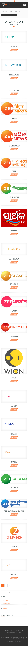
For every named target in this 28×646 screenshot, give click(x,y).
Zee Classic (14, 284)
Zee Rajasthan (14, 90)
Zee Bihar (14, 118)
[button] (24, 5)
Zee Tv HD (14, 574)
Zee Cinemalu (14, 336)
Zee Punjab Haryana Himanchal (14, 511)
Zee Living (14, 546)
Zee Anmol (14, 311)
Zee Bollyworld (14, 75)
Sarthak (14, 231)
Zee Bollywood (14, 259)
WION (14, 378)
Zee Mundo (14, 434)
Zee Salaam (14, 487)
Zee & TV (14, 406)
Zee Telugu (14, 462)
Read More (14, 50)
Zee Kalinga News (14, 146)
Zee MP (14, 171)
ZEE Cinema (14, 47)
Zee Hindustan (14, 197)
